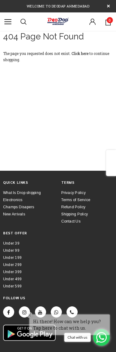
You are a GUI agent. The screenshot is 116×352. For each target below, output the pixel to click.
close (108, 6)
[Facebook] (8, 312)
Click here (80, 53)
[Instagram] (24, 312)
